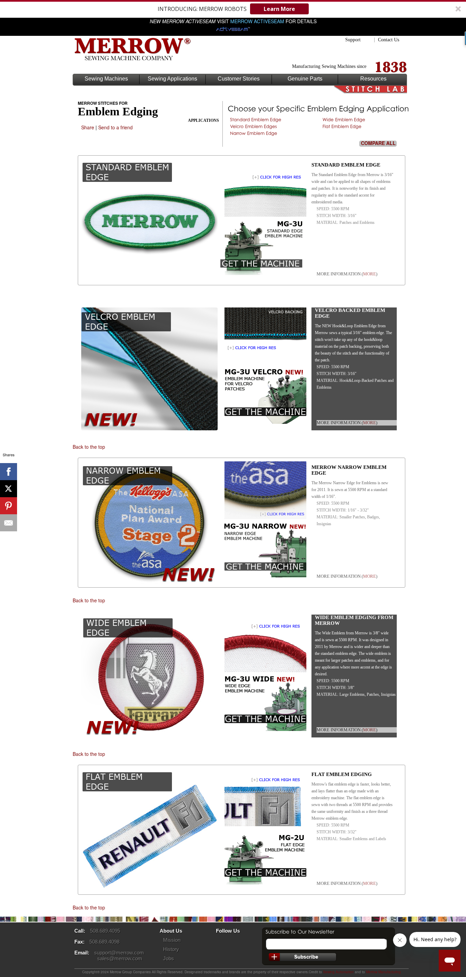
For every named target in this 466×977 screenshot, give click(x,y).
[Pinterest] (8, 505)
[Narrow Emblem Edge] (253, 133)
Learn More (279, 9)
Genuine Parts (305, 79)
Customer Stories (239, 79)
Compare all (378, 143)
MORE (369, 273)
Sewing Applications (172, 79)
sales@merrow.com (119, 958)
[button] (233, 9)
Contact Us (388, 39)
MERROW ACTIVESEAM (257, 21)
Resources (373, 79)
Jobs (168, 958)
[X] (8, 488)
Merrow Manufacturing (383, 971)
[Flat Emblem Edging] (262, 824)
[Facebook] (8, 471)
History (171, 949)
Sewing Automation (338, 971)
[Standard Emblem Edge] (255, 119)
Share (87, 127)
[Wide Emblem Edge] (343, 119)
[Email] (8, 522)
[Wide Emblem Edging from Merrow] (262, 670)
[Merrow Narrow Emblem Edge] (262, 517)
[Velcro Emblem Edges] (253, 126)
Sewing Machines (106, 79)
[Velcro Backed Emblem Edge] (262, 363)
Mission (171, 940)
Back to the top (89, 446)
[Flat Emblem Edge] (342, 126)
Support (353, 39)
